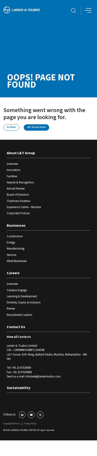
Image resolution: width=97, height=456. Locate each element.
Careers (13, 273)
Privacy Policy (30, 423)
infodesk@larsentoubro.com (43, 376)
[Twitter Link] (40, 414)
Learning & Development (22, 296)
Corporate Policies (18, 213)
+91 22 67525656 (21, 368)
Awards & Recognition (20, 182)
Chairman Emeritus (18, 201)
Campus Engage (17, 290)
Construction (15, 236)
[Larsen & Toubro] (21, 10)
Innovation (13, 170)
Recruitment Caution (19, 315)
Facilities (12, 176)
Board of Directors (18, 195)
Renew (11, 309)
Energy (11, 242)
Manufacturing (15, 249)
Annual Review (16, 189)
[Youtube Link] (31, 414)
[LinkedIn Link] (22, 414)
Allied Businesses (17, 261)
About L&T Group (21, 153)
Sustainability (18, 388)
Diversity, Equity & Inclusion (24, 302)
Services (11, 255)
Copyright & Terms (11, 423)
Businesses (16, 225)
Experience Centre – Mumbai (24, 207)
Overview (12, 164)
